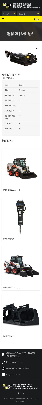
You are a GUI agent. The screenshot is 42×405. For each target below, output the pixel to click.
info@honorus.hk (13, 374)
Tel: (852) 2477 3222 (14, 362)
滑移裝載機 (10, 78)
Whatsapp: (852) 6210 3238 (17, 368)
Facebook (34, 19)
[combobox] (9, 13)
